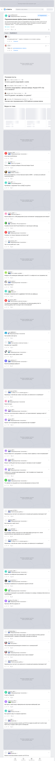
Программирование (16, 183)
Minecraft (13, 292)
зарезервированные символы (19, 48)
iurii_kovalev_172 (10, 99)
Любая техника (15, 172)
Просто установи (14, 79)
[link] (27, 155)
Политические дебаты (17, 511)
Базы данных (13, 643)
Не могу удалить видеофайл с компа (17, 82)
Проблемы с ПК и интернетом (18, 223)
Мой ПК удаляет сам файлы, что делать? (18, 95)
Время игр (13, 721)
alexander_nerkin (10, 93)
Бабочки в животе (15, 214)
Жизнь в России (15, 711)
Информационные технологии (18, 16)
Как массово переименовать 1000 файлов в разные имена (24, 101)
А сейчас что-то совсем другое (19, 392)
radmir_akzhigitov (10, 85)
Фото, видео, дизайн (16, 273)
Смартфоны (14, 530)
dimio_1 (8, 79)
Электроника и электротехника (18, 301)
